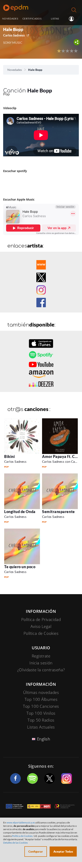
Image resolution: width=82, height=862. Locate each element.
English (43, 739)
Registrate (41, 656)
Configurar (35, 851)
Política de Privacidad (41, 619)
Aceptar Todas (63, 851)
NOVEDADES (10, 18)
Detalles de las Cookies (15, 842)
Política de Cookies (41, 633)
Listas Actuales (41, 727)
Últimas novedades (41, 692)
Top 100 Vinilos (41, 713)
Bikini (9, 456)
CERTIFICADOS (31, 18)
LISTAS (55, 18)
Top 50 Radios (41, 720)
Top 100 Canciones (41, 706)
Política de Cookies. (22, 835)
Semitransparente (58, 511)
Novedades (14, 69)
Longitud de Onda (20, 511)
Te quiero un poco (19, 566)
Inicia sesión (73, 19)
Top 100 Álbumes (41, 699)
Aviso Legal (40, 626)
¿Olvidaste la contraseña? (41, 670)
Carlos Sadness (14, 35)
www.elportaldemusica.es (21, 822)
